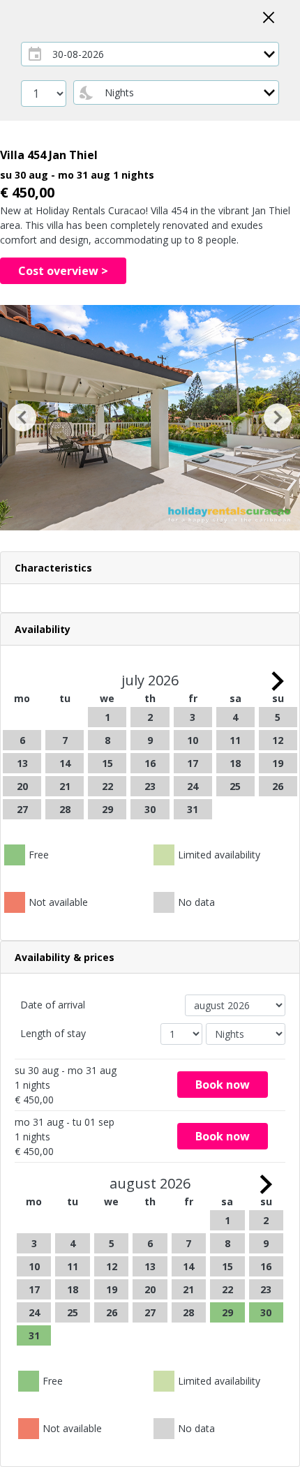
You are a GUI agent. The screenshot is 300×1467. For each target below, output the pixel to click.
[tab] (150, 568)
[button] (22, 417)
